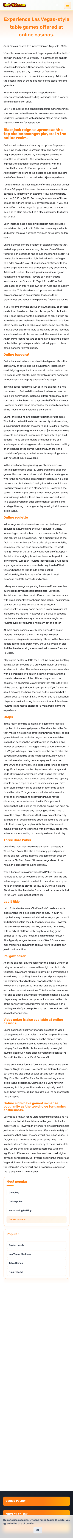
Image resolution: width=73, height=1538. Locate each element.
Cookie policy (15, 1501)
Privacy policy (16, 1514)
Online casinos (17, 1219)
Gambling (14, 1192)
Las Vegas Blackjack (20, 1254)
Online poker (16, 1201)
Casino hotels (16, 1245)
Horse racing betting (20, 1210)
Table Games (16, 1263)
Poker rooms (16, 1272)
